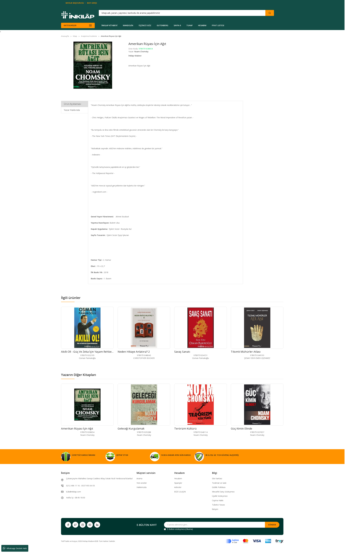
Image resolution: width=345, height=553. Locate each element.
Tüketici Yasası (218, 504)
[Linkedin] (97, 525)
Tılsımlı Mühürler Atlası (246, 351)
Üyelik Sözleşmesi (219, 496)
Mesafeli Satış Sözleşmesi (223, 491)
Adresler (177, 487)
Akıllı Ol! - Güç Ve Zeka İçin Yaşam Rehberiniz (89, 351)
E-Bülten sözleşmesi (176, 529)
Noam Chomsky (141, 51)
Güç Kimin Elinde (241, 428)
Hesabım (178, 478)
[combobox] (170, 13)
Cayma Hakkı (217, 500)
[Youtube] (90, 525)
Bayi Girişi (92, 3)
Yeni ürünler (142, 483)
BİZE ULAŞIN (180, 491)
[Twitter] (75, 525)
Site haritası (217, 478)
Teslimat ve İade (219, 483)
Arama (139, 478)
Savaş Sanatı (182, 351)
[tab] (74, 104)
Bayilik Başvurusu (75, 3)
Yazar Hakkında (72, 110)
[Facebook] (68, 525)
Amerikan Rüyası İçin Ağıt (77, 428)
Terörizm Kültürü (185, 428)
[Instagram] (83, 525)
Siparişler (178, 483)
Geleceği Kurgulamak (131, 428)
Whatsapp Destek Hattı (17, 548)
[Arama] (269, 13)
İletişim (215, 509)
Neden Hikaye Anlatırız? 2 (134, 351)
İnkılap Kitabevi (134, 55)
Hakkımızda (141, 487)
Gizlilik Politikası (218, 487)
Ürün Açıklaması (72, 103)
